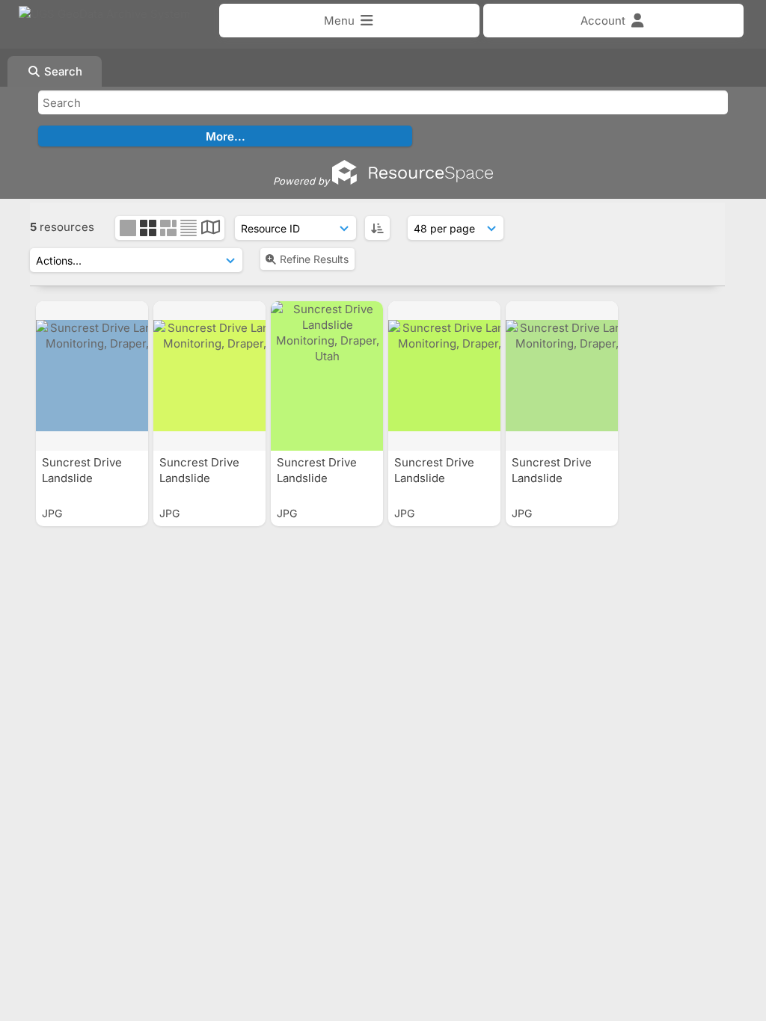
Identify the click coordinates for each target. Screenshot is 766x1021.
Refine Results (314, 259)
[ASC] (377, 228)
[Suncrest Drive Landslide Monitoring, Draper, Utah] (92, 376)
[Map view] (210, 229)
